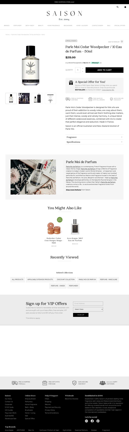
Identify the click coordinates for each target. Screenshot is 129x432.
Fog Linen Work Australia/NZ (10, 414)
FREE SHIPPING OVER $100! (64, 2)
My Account (121, 7)
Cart (125, 7)
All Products (17, 279)
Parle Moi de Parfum (73, 167)
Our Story (8, 399)
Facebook (92, 421)
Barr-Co (31, 430)
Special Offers (119, 25)
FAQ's (47, 399)
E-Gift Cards (9, 407)
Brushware (68, 25)
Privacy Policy (50, 410)
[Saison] (64, 16)
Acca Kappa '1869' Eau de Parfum (75, 239)
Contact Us (9, 402)
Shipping (48, 402)
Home (8, 34)
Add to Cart (104, 70)
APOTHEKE (21, 430)
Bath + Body (30, 25)
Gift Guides (9, 410)
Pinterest (97, 421)
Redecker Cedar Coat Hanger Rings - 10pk (54, 240)
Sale (108, 25)
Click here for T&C (108, 90)
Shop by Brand (30, 399)
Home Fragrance (53, 25)
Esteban (94, 430)
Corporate (8, 404)
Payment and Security (53, 407)
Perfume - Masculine (108, 279)
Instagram (86, 421)
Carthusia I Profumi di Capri (49, 430)
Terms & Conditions (52, 413)
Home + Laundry (82, 25)
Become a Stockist (71, 399)
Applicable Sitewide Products (40, 279)
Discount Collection (65, 279)
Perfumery (18, 25)
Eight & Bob (67, 430)
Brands (6, 25)
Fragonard (106, 430)
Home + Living (30, 413)
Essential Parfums (81, 430)
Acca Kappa (9, 430)
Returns (47, 404)
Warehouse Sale (10, 418)
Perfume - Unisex (58, 286)
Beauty (40, 25)
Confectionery (97, 25)
